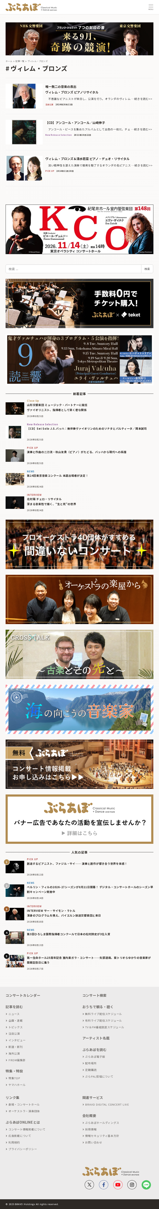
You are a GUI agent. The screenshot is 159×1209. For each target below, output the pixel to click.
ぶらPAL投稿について (99, 1076)
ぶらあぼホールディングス (102, 1123)
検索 (147, 269)
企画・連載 (15, 1020)
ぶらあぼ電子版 (95, 1057)
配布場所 (90, 1063)
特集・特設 (14, 1070)
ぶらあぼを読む (94, 1049)
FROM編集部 (16, 1060)
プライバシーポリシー (22, 1149)
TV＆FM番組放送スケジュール (104, 1027)
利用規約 (14, 1142)
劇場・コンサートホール (24, 1104)
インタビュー (16, 1040)
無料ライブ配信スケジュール (103, 1014)
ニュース (14, 1014)
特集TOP (14, 1078)
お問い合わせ (93, 1142)
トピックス (15, 1027)
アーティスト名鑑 (96, 1038)
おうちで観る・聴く (98, 1006)
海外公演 (14, 1053)
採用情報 (90, 1129)
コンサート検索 (94, 995)
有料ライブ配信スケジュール (103, 1020)
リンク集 (12, 1097)
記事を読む (14, 1006)
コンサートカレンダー (23, 995)
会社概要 (89, 1115)
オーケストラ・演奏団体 (24, 1111)
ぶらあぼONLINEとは (23, 1122)
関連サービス (92, 1097)
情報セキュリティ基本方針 (102, 1136)
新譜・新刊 (15, 1047)
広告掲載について (19, 1136)
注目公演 (14, 1034)
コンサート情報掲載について (27, 1129)
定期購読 (90, 1070)
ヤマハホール (16, 1085)
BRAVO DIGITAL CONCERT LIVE (107, 1104)
